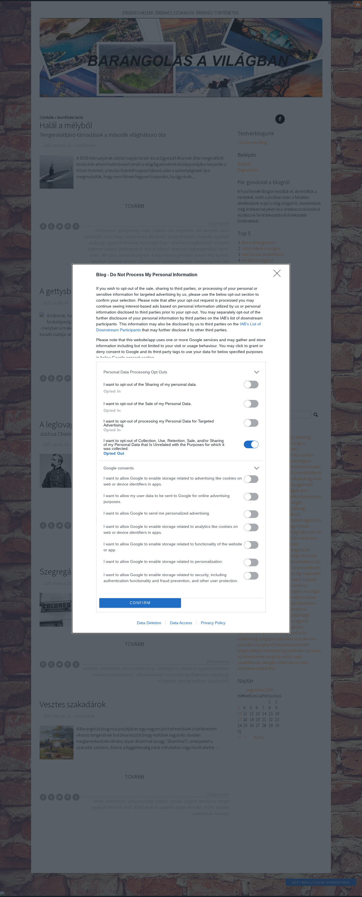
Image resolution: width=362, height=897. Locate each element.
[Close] (278, 275)
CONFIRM (140, 603)
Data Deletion (149, 623)
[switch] (251, 384)
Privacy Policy (213, 623)
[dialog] (181, 448)
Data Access (181, 623)
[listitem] (181, 372)
